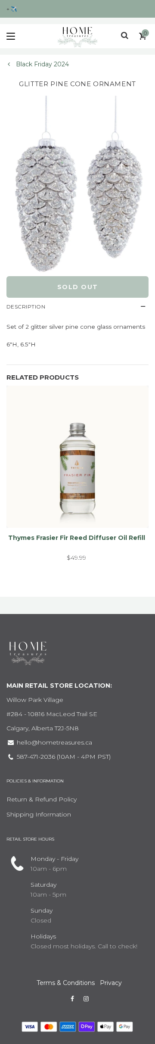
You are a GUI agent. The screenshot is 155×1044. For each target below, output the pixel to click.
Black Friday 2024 (41, 64)
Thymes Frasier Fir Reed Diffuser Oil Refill (76, 538)
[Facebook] (72, 999)
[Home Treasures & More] (77, 36)
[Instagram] (86, 999)
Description (25, 306)
